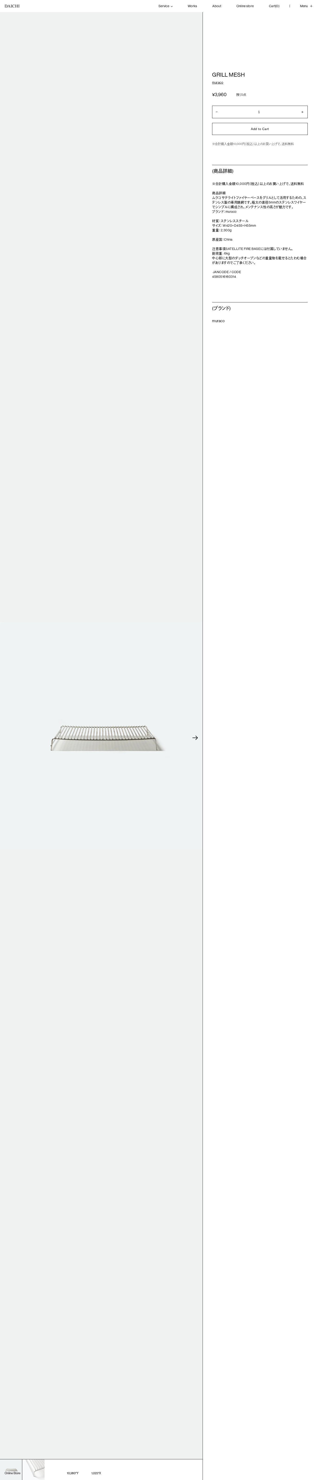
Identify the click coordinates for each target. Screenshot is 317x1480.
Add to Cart (260, 129)
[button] (195, 738)
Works (192, 6)
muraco (217, 82)
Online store (245, 6)
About (216, 6)
